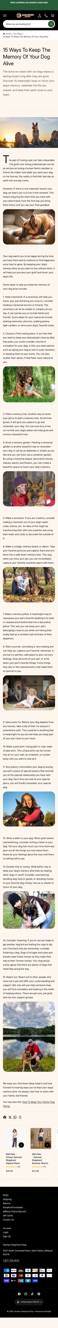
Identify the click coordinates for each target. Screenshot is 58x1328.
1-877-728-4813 (11, 1260)
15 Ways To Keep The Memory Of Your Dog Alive (25, 36)
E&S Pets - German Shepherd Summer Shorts (40, 1158)
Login (5, 1232)
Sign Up (7, 1236)
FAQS (5, 1195)
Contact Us (8, 1219)
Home (8, 33)
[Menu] (4, 15)
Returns (6, 1203)
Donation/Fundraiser (13, 1207)
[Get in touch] (46, 15)
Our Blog (18, 33)
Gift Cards (8, 1215)
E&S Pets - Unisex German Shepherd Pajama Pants (14, 1158)
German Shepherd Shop (24, 1311)
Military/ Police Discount (14, 1211)
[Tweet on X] (10, 1117)
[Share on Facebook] (5, 1117)
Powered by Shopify (43, 1311)
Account (7, 1228)
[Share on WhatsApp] (15, 1117)
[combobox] (29, 24)
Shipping (7, 1199)
